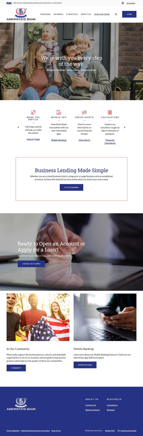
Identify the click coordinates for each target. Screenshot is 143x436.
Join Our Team (102, 14)
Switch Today (33, 139)
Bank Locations (92, 410)
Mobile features (85, 365)
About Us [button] (86, 14)
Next (124, 127)
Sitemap (111, 410)
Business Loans (88, 70)
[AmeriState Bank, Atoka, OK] (21, 14)
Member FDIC (110, 431)
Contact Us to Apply (31, 264)
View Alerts (84, 140)
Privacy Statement (13, 431)
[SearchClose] (116, 14)
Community (16, 368)
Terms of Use (56, 431)
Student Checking (56, 70)
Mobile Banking (58, 140)
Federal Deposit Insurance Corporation (35, 431)
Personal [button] (45, 14)
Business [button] (58, 14)
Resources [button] (114, 399)
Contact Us (90, 405)
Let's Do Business (71, 187)
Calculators (112, 405)
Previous (18, 127)
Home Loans (73, 70)
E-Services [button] (72, 14)
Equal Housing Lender (128, 431)
